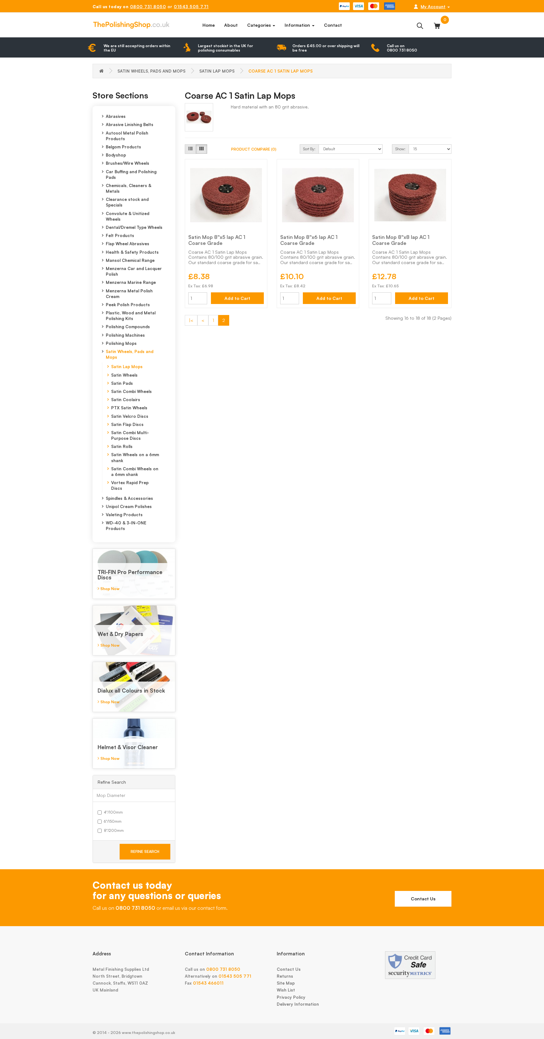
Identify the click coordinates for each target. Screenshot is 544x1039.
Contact (333, 25)
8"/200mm (114, 830)
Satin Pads (122, 383)
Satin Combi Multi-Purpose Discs (130, 435)
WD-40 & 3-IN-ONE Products (126, 525)
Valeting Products (124, 514)
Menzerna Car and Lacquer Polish (134, 271)
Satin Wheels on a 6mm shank (135, 457)
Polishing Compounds (128, 326)
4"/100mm (113, 812)
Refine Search (145, 851)
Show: (400, 148)
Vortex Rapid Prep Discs (130, 485)
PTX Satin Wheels (129, 407)
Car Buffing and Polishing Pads (131, 174)
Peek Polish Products (128, 304)
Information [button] (298, 25)
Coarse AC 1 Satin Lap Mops (280, 71)
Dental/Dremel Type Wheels (134, 227)
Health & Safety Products (132, 252)
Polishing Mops (121, 343)
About (231, 25)
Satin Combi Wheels (131, 391)
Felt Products (120, 235)
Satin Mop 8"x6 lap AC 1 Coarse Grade (308, 240)
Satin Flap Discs (127, 424)
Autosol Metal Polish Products (127, 135)
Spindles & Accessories (129, 498)
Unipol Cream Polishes (129, 506)
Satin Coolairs (125, 399)
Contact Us (423, 898)
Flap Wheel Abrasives (127, 243)
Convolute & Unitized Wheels (127, 216)
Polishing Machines (125, 335)
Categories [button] (259, 25)
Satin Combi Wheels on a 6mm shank (134, 471)
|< (191, 320)
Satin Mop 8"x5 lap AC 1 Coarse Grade (216, 240)
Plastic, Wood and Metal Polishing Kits (131, 315)
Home (208, 25)
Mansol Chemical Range (130, 260)
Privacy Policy (291, 997)
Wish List (286, 989)
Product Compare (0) (253, 149)
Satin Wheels (124, 375)
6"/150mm (113, 821)
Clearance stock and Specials (127, 202)
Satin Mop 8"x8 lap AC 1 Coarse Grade (400, 240)
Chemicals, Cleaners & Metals (128, 188)
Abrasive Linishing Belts (129, 124)
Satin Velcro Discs (129, 416)
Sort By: (309, 148)
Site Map (286, 983)
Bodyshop (116, 155)
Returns (285, 976)
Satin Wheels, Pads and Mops (151, 71)
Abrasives (116, 116)
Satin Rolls (122, 446)
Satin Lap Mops (217, 71)
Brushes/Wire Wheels (127, 163)
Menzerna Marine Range (131, 282)
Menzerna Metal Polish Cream (129, 293)
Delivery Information (298, 1004)
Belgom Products (123, 146)
